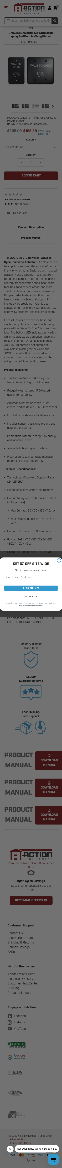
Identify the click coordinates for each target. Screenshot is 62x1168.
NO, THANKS (31, 596)
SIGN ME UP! (31, 588)
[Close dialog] (59, 560)
